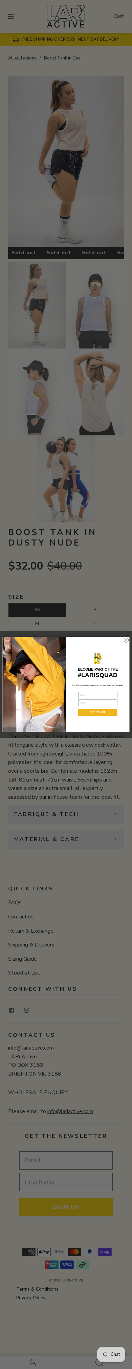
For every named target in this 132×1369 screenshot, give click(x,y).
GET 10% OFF (97, 712)
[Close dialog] (126, 640)
